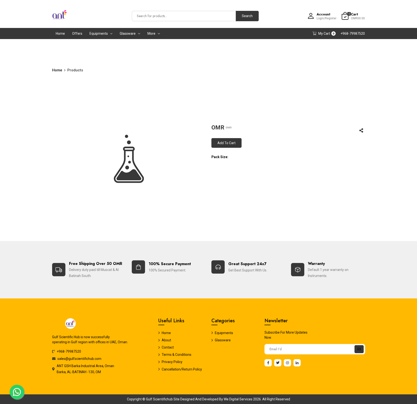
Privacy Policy (172, 362)
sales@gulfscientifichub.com (79, 359)
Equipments (99, 33)
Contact (168, 347)
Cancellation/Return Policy (182, 369)
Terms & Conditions (176, 355)
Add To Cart (226, 143)
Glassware (128, 33)
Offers (77, 33)
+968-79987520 (353, 33)
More (151, 33)
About (166, 340)
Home (60, 33)
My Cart (326, 33)
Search (247, 16)
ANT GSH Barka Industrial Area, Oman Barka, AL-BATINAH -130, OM (85, 369)
